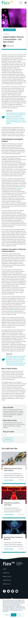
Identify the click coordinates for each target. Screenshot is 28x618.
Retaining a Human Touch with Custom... (13, 469)
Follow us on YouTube (16, 591)
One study (20, 188)
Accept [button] (13, 615)
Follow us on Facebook (4, 591)
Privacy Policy (6, 611)
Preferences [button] (7, 615)
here (13, 311)
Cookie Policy (17, 610)
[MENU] (25, 3)
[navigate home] (7, 2)
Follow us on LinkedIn (12, 591)
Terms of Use (6, 584)
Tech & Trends (9, 30)
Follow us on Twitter (8, 591)
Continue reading (8, 480)
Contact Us (21, 3)
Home (4, 569)
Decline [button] (20, 615)
